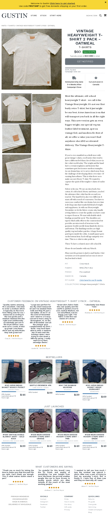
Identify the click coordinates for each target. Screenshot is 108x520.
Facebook (43, 504)
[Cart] (105, 15)
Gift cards (68, 507)
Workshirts (94, 391)
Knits (4, 26)
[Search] (100, 15)
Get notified (85, 61)
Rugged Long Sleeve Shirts (13, 441)
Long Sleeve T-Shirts (40, 387)
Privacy (67, 510)
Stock (43, 15)
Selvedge (67, 389)
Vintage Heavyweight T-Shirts (92, 284)
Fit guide (91, 502)
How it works (69, 502)
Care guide (92, 504)
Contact (43, 499)
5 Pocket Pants (13, 389)
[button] (32, 59)
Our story (68, 504)
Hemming (92, 507)
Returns (91, 499)
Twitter (43, 507)
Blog (90, 512)
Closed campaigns (95, 510)
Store (34, 15)
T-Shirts (11, 26)
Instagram (44, 502)
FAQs (66, 499)
